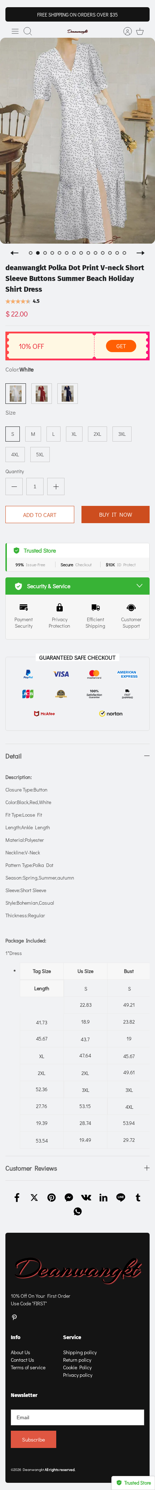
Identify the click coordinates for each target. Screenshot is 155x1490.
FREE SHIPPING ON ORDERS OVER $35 (77, 14)
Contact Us (22, 1359)
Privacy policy (77, 1374)
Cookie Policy (77, 1367)
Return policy (77, 1359)
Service (72, 1337)
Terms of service (28, 1367)
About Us (20, 1352)
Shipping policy (80, 1352)
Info (16, 1337)
